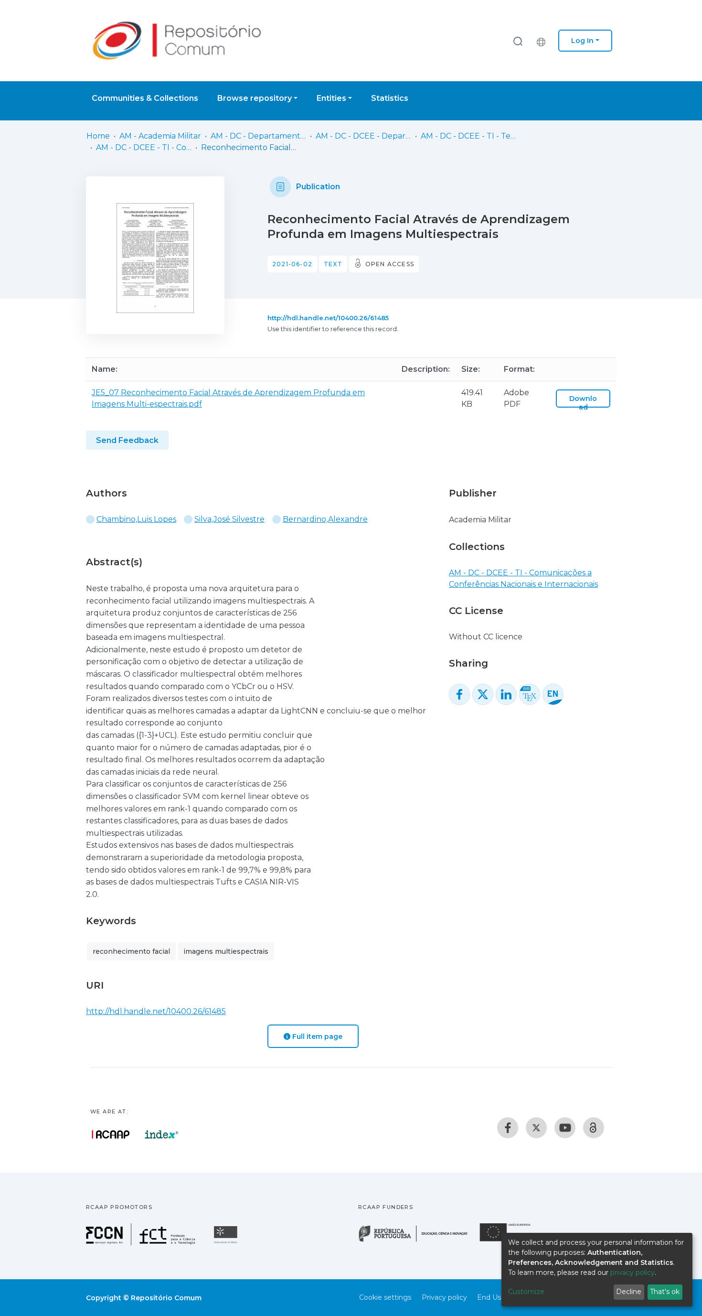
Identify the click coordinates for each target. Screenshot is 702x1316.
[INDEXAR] (162, 1134)
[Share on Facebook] (459, 694)
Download (583, 402)
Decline (628, 1291)
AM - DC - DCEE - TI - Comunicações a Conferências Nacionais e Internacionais (143, 147)
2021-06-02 (292, 264)
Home (98, 135)
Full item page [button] (316, 1036)
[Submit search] (518, 41)
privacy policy (632, 1272)
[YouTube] (564, 1127)
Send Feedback (127, 440)
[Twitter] (536, 1127)
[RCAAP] (593, 1127)
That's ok (665, 1291)
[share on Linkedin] (506, 694)
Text (333, 264)
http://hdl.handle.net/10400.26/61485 (328, 318)
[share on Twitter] (482, 694)
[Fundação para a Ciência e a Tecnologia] (142, 1242)
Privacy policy (444, 1297)
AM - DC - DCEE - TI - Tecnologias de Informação (468, 135)
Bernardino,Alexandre (325, 519)
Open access (389, 264)
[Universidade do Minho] (227, 1242)
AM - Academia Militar (160, 135)
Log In (582, 40)
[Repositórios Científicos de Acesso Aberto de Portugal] (110, 1134)
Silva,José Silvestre (229, 519)
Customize (526, 1291)
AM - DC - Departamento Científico (258, 135)
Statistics (389, 98)
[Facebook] (507, 1127)
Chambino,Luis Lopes (136, 519)
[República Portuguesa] (418, 1240)
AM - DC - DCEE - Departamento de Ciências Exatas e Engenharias (363, 135)
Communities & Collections (145, 98)
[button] (543, 40)
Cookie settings (385, 1297)
